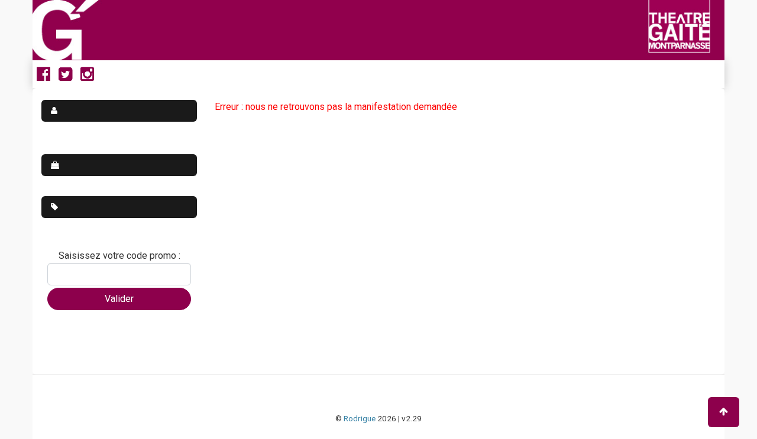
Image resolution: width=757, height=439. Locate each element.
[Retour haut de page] (723, 412)
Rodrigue (360, 418)
